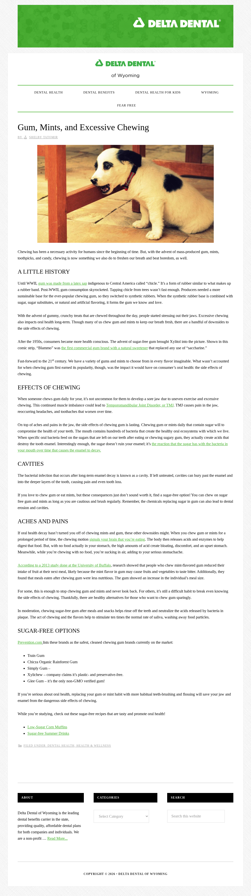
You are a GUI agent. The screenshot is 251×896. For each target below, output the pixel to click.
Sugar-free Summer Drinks (48, 733)
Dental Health (61, 745)
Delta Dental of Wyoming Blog (125, 69)
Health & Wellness (93, 745)
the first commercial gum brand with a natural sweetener (104, 348)
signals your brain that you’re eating (117, 539)
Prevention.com (30, 642)
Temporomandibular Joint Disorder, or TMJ (140, 405)
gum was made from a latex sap (62, 283)
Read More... (57, 838)
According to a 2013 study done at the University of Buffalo (64, 565)
